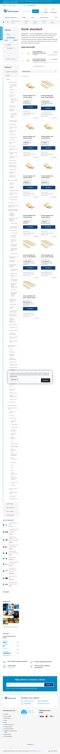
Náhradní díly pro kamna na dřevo (14, 250)
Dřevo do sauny (13, 418)
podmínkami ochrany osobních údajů (28, 688)
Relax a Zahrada (10, 507)
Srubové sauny (12, 169)
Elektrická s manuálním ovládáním (11, 214)
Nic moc (5, 648)
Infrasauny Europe (13, 197)
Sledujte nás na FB (44, 703)
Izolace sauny (12, 496)
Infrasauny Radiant (13, 190)
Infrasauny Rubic (13, 199)
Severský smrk (14, 444)
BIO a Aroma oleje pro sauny (13, 337)
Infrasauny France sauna (13, 194)
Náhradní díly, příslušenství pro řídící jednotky (14, 294)
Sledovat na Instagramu (12, 627)
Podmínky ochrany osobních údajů (10, 731)
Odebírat (48, 684)
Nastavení (14, 379)
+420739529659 (44, 701)
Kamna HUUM (14, 223)
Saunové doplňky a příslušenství (12, 346)
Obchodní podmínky (9, 728)
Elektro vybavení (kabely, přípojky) (13, 315)
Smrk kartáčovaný (13, 449)
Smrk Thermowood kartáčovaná (14, 454)
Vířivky (8, 75)
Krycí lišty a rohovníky (13, 430)
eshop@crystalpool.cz (28, 701)
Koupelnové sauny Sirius (13, 149)
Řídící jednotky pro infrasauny (14, 280)
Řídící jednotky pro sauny (14, 270)
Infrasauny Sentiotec (11, 187)
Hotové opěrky (14, 424)
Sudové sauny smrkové (12, 172)
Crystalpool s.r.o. (31, 744)
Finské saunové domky (12, 131)
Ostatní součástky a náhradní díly (13, 311)
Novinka (9, 53)
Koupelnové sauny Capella (13, 153)
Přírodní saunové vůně (13, 341)
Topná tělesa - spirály (12, 307)
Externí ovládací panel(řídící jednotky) (12, 266)
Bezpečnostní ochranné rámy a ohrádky (13, 300)
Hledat (35, 11)
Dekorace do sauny (12, 412)
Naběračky (11, 352)
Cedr (12, 467)
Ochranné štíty (12, 304)
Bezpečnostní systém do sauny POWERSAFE (14, 285)
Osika (12, 465)
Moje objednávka (8, 736)
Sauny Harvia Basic (12, 143)
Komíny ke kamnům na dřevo (13, 241)
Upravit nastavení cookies (35, 751)
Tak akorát (5, 644)
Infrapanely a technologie (12, 261)
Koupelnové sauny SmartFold (13, 157)
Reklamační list (7, 734)
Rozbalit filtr (10, 59)
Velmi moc (5, 641)
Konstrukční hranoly (13, 434)
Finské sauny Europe (12, 95)
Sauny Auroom (12, 160)
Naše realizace (7, 718)
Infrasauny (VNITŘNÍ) (13, 180)
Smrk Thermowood (14, 458)
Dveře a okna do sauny (13, 489)
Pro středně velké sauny (13, 236)
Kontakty (5, 5)
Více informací (13, 376)
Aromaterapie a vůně (12, 330)
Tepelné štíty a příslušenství (14, 245)
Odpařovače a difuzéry (12, 389)
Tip (8, 55)
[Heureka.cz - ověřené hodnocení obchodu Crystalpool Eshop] (29, 713)
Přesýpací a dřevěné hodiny (12, 359)
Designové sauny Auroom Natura (13, 121)
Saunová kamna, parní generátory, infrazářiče (13, 210)
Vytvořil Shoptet (53, 751)
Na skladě (10, 48)
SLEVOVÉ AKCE (10, 515)
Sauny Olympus (13, 163)
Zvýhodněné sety (13, 327)
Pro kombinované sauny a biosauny (13, 227)
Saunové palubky (13, 438)
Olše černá (13, 462)
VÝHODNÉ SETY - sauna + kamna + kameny (13, 86)
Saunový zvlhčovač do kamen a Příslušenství (12, 320)
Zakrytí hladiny (9, 504)
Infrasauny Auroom (11, 183)
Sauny (7, 79)
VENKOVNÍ (12, 89)
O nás (5, 720)
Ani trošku (5, 652)
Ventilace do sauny (13, 365)
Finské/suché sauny (12, 82)
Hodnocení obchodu (9, 724)
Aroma (10, 386)
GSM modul (13, 289)
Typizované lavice (13, 421)
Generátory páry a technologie (13, 257)
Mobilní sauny (11, 203)
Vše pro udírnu (14, 253)
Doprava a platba (8, 726)
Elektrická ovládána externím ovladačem (13, 219)
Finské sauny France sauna (12, 106)
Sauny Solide (12, 146)
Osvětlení (11, 415)
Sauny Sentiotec (13, 137)
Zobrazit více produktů (38, 66)
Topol (12, 470)
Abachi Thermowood (14, 473)
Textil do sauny (12, 362)
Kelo (12, 441)
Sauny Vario (12, 139)
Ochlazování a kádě (12, 405)
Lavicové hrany (14, 427)
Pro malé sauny (14, 233)
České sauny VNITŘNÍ (12, 110)
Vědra (10, 349)
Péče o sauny (12, 402)
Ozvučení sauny (13, 399)
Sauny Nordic (12, 134)
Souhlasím (45, 380)
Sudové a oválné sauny (13, 127)
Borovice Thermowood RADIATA (14, 478)
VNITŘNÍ (11, 92)
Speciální (13, 485)
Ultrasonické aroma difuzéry (12, 334)
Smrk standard (14, 446)
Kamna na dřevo (13, 230)
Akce (8, 50)
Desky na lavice (14, 482)
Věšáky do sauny (13, 393)
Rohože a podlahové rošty (13, 396)
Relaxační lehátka (13, 367)
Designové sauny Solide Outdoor (13, 166)
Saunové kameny (13, 324)
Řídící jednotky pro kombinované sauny (14, 275)
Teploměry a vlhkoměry (12, 355)
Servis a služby (12, 5)
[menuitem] (11, 17)
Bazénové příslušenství (11, 71)
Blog (5, 722)
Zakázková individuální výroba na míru (13, 206)
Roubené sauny (12, 124)
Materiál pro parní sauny (13, 493)
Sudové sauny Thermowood (12, 176)
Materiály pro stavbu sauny (12, 408)
